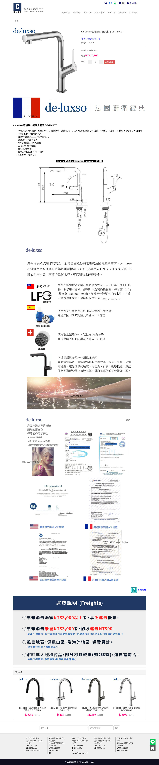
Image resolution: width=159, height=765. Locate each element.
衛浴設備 (88, 12)
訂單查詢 (133, 12)
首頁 (17, 21)
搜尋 (116, 728)
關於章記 (66, 12)
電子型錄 (111, 12)
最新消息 (77, 12)
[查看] (32, 692)
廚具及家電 (100, 12)
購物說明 (122, 12)
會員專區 (133, 3)
